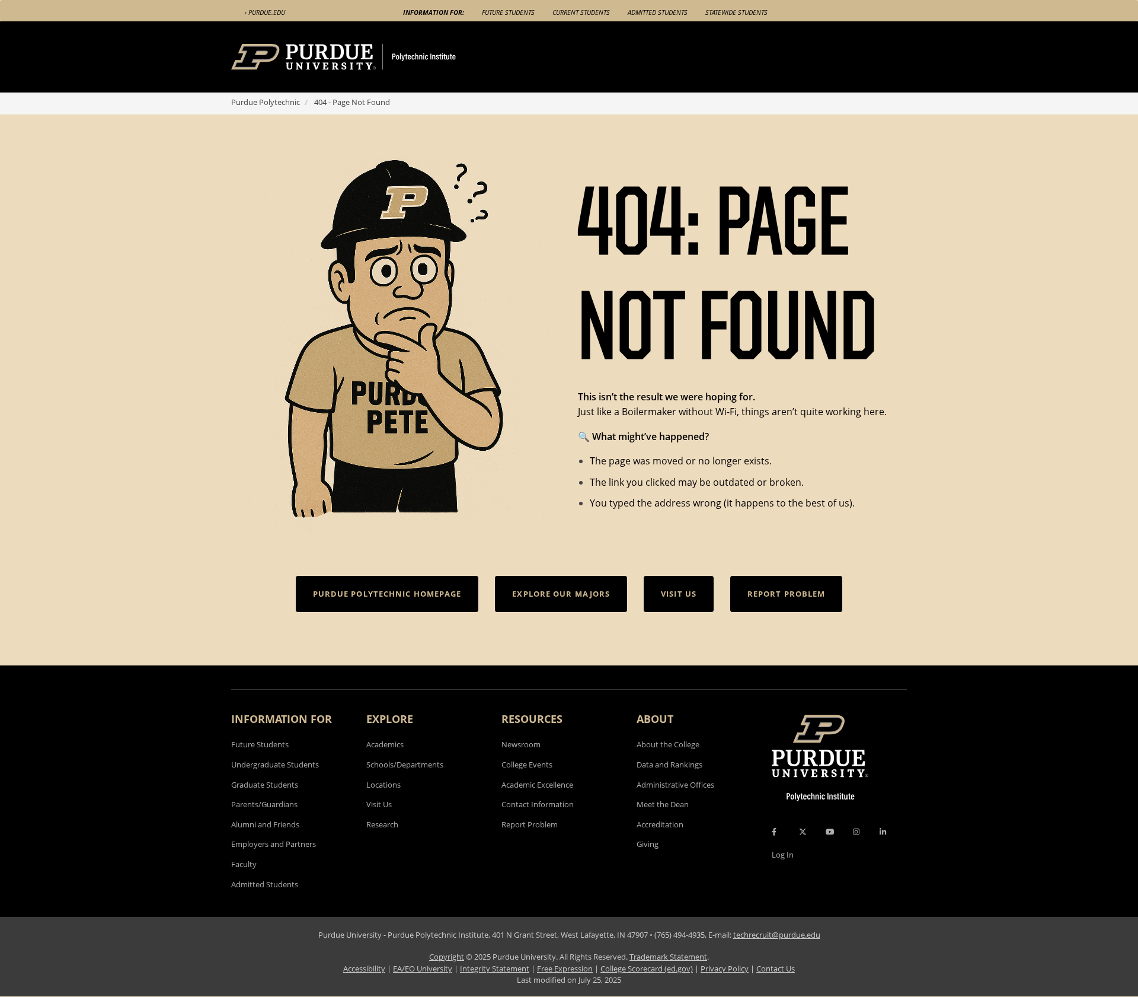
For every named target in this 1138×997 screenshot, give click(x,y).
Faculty (244, 864)
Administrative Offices (675, 784)
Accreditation (660, 824)
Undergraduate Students (275, 764)
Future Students (508, 12)
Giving (647, 844)
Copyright (446, 956)
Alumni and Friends (265, 824)
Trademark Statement (668, 956)
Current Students (581, 12)
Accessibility (364, 968)
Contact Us (775, 968)
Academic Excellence (537, 784)
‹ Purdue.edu (265, 12)
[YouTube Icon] (830, 831)
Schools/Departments (404, 764)
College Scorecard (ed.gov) (646, 968)
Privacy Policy (725, 968)
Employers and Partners (273, 844)
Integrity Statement (494, 968)
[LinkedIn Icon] (883, 831)
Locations (383, 784)
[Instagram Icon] (856, 831)
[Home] (365, 57)
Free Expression (565, 968)
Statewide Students (736, 12)
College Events (526, 764)
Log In (783, 854)
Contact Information (537, 804)
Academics (385, 744)
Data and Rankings (669, 764)
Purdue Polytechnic (265, 102)
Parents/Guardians (264, 804)
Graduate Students (264, 784)
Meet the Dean (663, 804)
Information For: (433, 12)
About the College (668, 744)
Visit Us (379, 804)
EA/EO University (422, 968)
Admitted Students (658, 12)
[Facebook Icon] (774, 831)
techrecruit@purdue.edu (776, 934)
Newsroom (521, 744)
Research (382, 824)
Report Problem (529, 824)
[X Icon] (803, 831)
